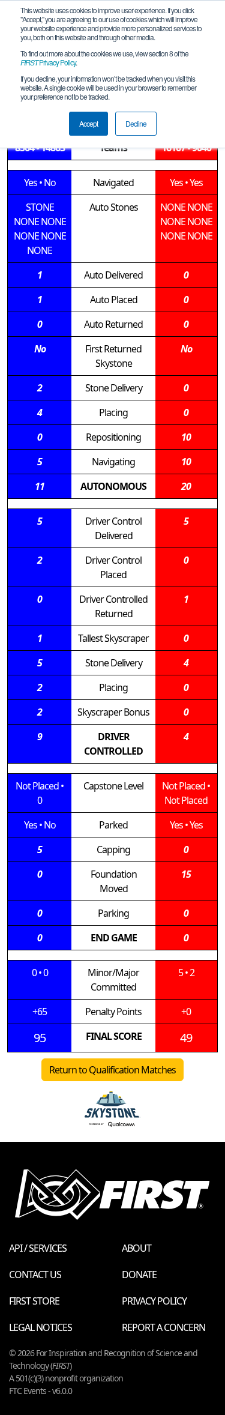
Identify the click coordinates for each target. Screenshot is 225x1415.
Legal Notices (40, 1327)
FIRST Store (34, 1301)
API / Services (38, 1248)
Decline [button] (135, 123)
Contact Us (35, 1274)
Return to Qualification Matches (112, 1069)
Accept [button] (88, 123)
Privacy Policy (48, 62)
